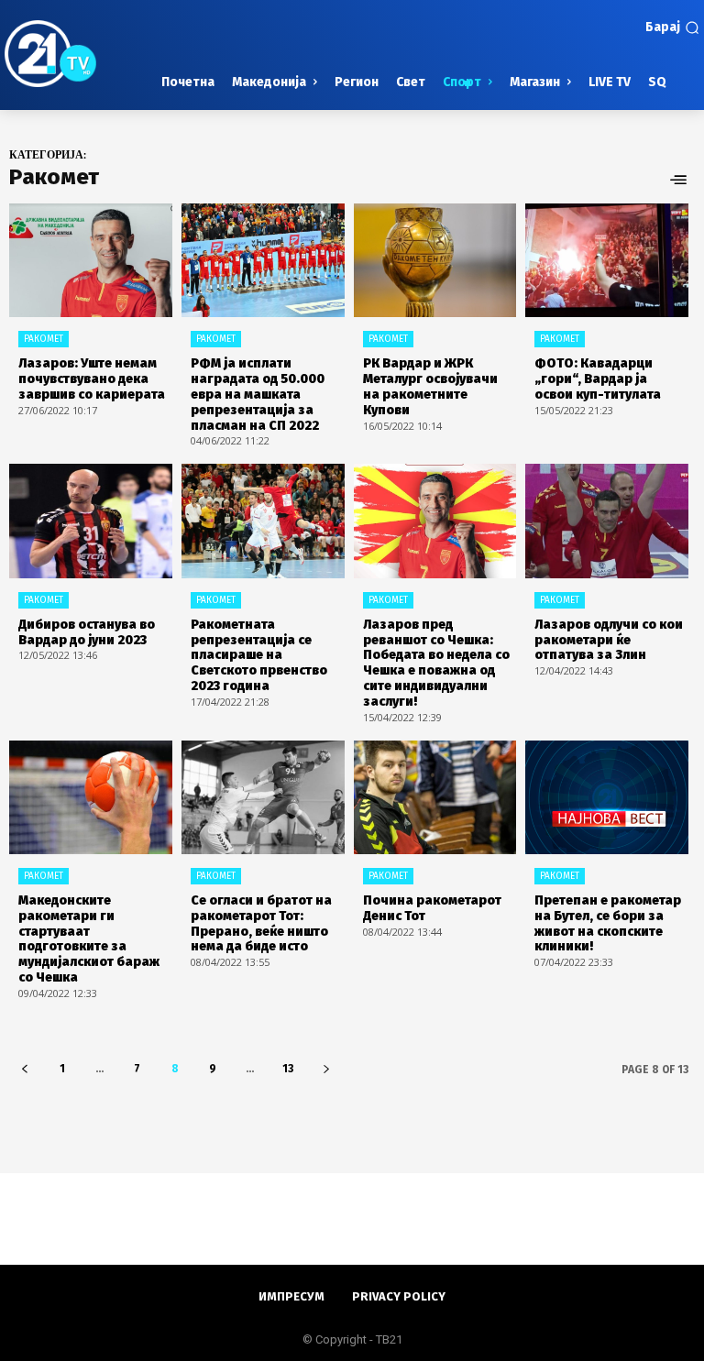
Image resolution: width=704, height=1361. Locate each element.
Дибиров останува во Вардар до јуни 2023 (86, 632)
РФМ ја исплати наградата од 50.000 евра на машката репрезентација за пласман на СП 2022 (257, 394)
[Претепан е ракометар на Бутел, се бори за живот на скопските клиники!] (606, 797)
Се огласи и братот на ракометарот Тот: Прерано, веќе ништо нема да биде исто (261, 923)
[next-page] (326, 1069)
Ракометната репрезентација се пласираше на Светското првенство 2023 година (259, 655)
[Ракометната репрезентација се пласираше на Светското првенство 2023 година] (263, 520)
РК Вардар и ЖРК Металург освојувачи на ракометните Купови (430, 386)
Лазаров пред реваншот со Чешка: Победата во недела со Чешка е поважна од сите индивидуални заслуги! (436, 663)
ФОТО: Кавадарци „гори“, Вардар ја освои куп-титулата (597, 379)
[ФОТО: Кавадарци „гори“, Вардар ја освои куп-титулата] (606, 260)
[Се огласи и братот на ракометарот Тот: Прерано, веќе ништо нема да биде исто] (263, 797)
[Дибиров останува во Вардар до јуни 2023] (90, 520)
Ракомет (43, 339)
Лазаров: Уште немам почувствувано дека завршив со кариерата (91, 379)
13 (287, 1068)
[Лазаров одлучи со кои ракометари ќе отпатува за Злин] (606, 520)
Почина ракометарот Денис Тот (432, 908)
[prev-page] (24, 1069)
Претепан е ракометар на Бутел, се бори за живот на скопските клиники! (607, 923)
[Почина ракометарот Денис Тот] (435, 797)
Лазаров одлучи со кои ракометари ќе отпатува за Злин (608, 640)
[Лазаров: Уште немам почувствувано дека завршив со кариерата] (90, 260)
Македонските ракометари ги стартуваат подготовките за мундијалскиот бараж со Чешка (89, 939)
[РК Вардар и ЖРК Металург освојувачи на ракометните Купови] (435, 260)
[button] (672, 27)
